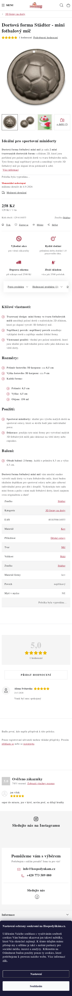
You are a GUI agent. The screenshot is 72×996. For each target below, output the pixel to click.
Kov (63, 528)
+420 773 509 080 (39, 875)
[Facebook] (37, 897)
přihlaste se (8, 743)
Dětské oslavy (58, 538)
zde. (5, 960)
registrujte (28, 743)
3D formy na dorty (55, 510)
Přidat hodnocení (36, 675)
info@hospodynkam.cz (39, 868)
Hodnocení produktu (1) (45, 286)
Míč (63, 547)
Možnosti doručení (17, 192)
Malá (62, 556)
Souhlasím (36, 986)
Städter (66, 217)
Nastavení (36, 974)
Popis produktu (16, 286)
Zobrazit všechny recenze (41, 783)
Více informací (11, 169)
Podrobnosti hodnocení (45, 37)
